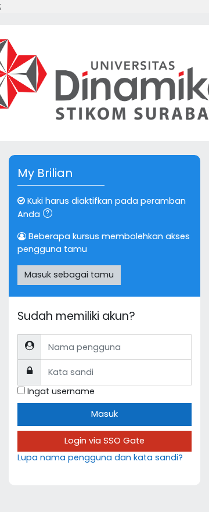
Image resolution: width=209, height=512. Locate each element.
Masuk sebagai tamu (69, 274)
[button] (49, 215)
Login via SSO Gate (104, 440)
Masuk (104, 414)
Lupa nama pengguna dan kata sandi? (100, 457)
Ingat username (61, 391)
